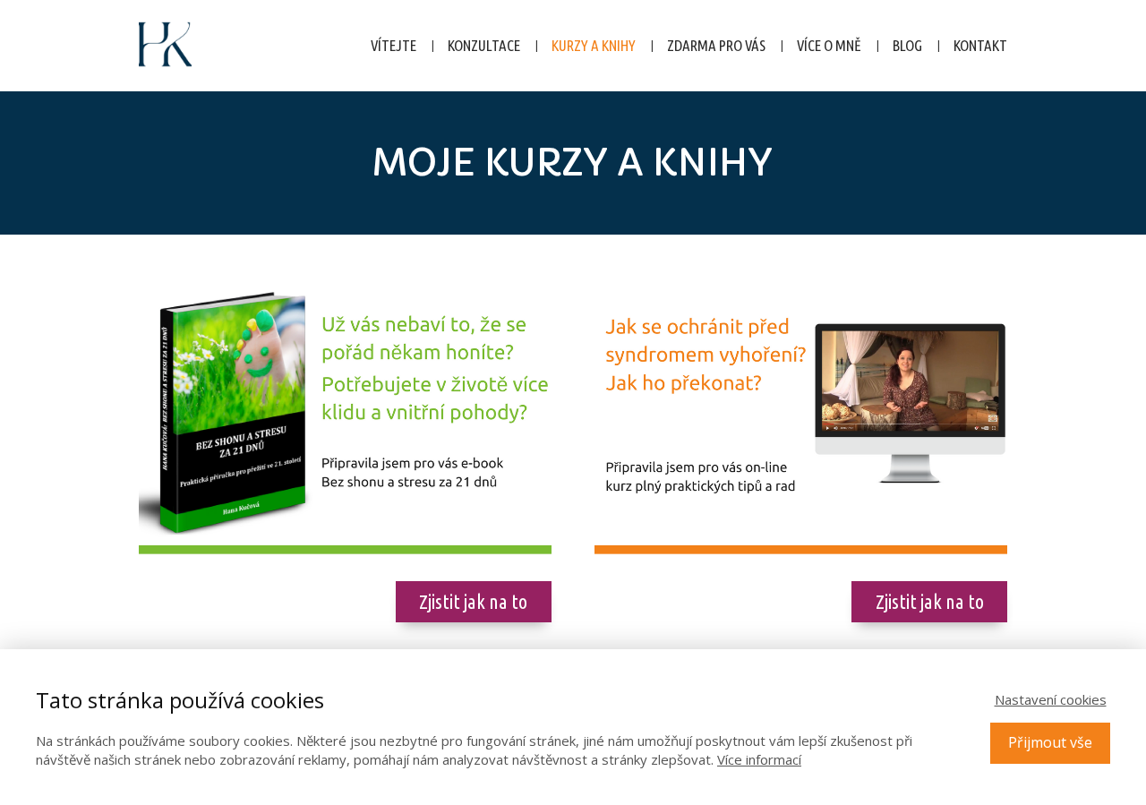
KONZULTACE (484, 45)
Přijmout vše (1050, 742)
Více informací (759, 759)
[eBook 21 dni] (345, 416)
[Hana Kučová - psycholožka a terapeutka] (165, 45)
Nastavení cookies (1051, 699)
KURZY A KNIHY (594, 45)
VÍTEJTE (393, 45)
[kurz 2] (800, 416)
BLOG (907, 45)
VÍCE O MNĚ (829, 45)
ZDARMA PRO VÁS (716, 45)
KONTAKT (980, 45)
